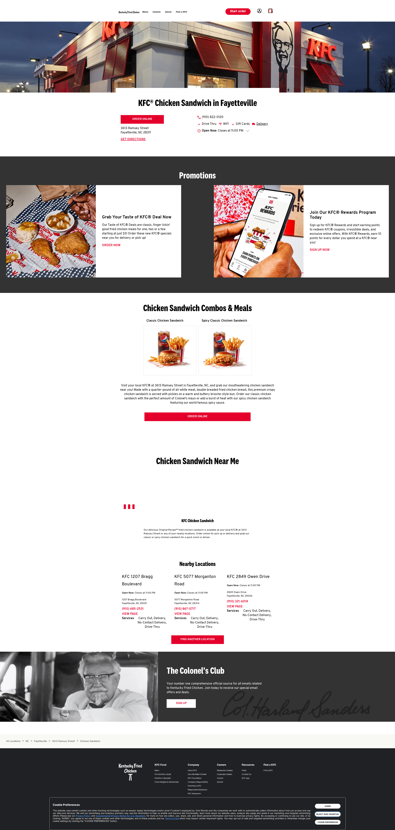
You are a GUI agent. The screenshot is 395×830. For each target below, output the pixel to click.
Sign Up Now (320, 250)
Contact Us (246, 774)
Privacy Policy (83, 815)
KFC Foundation (195, 778)
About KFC (192, 771)
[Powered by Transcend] (58, 825)
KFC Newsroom (194, 794)
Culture (220, 778)
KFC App (245, 778)
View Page (130, 614)
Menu (157, 771)
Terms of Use (172, 818)
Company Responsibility (198, 782)
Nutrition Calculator (163, 778)
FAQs (244, 771)
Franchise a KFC (194, 786)
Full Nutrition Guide (163, 774)
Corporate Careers (224, 774)
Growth (220, 782)
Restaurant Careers (225, 771)
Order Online (142, 119)
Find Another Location (198, 639)
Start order (238, 11)
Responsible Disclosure (197, 790)
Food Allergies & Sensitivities (167, 782)
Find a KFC (268, 771)
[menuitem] (145, 12)
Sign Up (181, 703)
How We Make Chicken (197, 774)
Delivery (262, 124)
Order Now (111, 245)
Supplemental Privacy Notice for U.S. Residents (121, 815)
